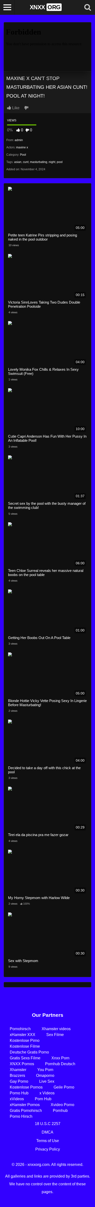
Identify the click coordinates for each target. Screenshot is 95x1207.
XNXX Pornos (22, 1064)
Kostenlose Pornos (26, 1087)
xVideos (17, 1099)
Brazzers (17, 1075)
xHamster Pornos (25, 1105)
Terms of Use (47, 1141)
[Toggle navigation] (7, 7)
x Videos (47, 1093)
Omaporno (45, 1075)
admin (19, 140)
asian (17, 162)
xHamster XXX (22, 1035)
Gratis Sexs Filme (25, 1058)
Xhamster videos (56, 1029)
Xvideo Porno (62, 1105)
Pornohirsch (20, 1029)
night (52, 162)
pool (60, 162)
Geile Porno (64, 1087)
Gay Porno (19, 1081)
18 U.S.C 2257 (47, 1124)
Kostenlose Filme (25, 1046)
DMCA (47, 1132)
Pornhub (60, 1110)
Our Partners (47, 1015)
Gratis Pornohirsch (26, 1110)
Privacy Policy (47, 1149)
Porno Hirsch (21, 1116)
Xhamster (18, 1070)
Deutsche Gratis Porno (29, 1052)
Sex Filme (55, 1035)
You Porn (45, 1070)
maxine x (22, 147)
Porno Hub (19, 1093)
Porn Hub (43, 1099)
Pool (23, 154)
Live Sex (46, 1081)
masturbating (38, 162)
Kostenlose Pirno (24, 1040)
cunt (25, 162)
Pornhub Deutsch (60, 1064)
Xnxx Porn (60, 1058)
